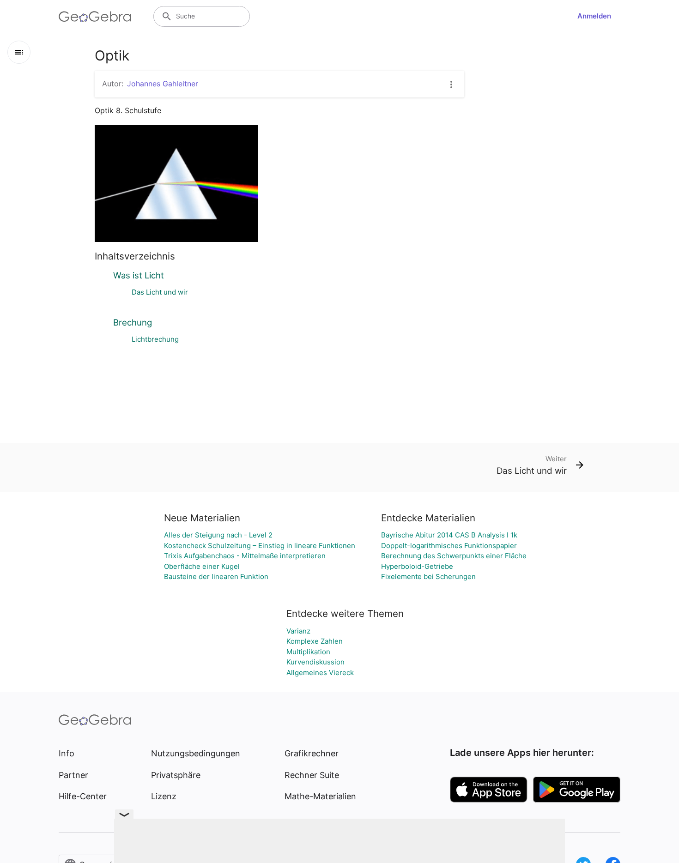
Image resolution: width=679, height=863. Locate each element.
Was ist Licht (138, 275)
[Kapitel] (18, 52)
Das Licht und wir (160, 292)
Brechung (132, 322)
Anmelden (594, 16)
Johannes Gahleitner (162, 83)
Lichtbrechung (155, 339)
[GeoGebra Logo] (95, 16)
